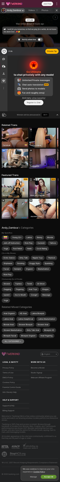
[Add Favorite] (4, 51)
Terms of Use (8, 373)
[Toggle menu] (3, 4)
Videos (33, 10)
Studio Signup (36, 373)
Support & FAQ (8, 406)
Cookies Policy (9, 382)
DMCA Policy (8, 378)
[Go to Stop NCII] (18, 454)
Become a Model (38, 368)
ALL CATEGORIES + (13, 341)
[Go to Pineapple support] (5, 454)
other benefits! (38, 98)
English (47, 354)
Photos (47, 10)
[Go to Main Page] (18, 4)
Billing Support (8, 411)
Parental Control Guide (12, 387)
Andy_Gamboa (10, 227)
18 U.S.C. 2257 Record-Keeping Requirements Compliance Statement (29, 463)
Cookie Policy (39, 472)
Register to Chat (33, 102)
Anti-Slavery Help (10, 392)
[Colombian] (5, 237)
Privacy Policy (8, 368)
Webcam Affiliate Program (41, 378)
